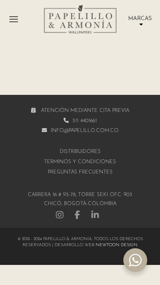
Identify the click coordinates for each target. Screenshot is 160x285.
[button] (13, 19)
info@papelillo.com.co (85, 130)
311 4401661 (84, 120)
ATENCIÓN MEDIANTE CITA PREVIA (85, 110)
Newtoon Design (116, 245)
